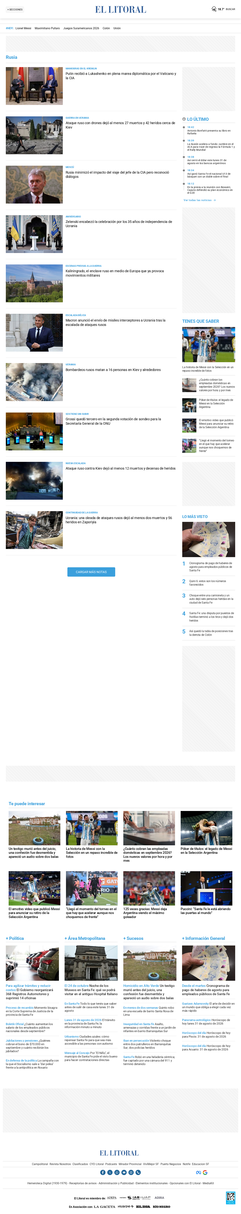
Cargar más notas (91, 572)
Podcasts (111, 1164)
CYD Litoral (97, 1164)
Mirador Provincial (130, 1164)
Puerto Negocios (171, 1164)
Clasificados (80, 1164)
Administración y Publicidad (116, 1183)
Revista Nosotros (60, 1164)
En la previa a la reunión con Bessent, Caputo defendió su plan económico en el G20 (210, 188)
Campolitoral (40, 1164)
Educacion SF (200, 1164)
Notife (186, 1164)
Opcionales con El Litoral (185, 1183)
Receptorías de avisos (83, 1183)
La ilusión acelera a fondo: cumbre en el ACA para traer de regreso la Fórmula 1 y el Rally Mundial (211, 145)
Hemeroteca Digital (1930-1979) (47, 1183)
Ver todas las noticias (198, 200)
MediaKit (208, 1183)
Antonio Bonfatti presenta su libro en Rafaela (209, 130)
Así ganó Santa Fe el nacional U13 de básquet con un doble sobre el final (209, 173)
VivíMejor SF (151, 1164)
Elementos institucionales (152, 1183)
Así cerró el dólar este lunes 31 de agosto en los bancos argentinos (207, 160)
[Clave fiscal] (230, 1203)
